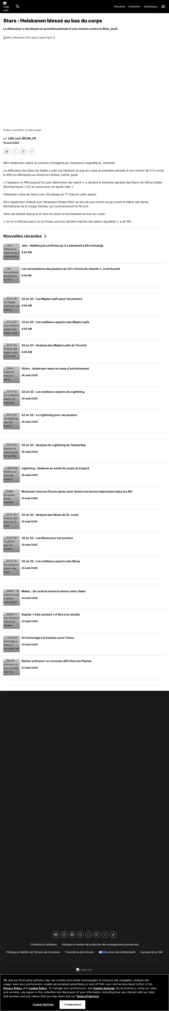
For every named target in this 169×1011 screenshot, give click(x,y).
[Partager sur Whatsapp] (6, 151)
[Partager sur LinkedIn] (23, 151)
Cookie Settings (104, 988)
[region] (84, 992)
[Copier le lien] (31, 151)
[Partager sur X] (15, 151)
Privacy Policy (12, 988)
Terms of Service (87, 996)
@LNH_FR (29, 138)
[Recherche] (17, 6)
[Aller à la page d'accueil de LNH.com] (7, 7)
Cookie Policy (38, 988)
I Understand (72, 1004)
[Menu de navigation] (163, 6)
